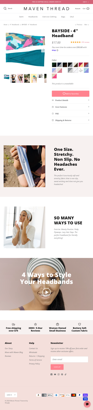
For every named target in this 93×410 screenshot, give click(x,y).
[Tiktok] (65, 374)
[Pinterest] (62, 374)
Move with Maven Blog (14, 352)
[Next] (43, 49)
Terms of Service (35, 360)
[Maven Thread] (46, 8)
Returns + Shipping (37, 356)
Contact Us (33, 348)
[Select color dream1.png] (54, 77)
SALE (72, 17)
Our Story (9, 348)
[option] (25, 49)
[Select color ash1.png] (70, 72)
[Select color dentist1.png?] (86, 72)
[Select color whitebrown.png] (75, 66)
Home (5, 25)
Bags (63, 17)
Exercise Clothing (49, 17)
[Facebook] (51, 374)
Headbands (33, 17)
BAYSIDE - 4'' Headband (29, 25)
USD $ (85, 2)
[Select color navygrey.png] (59, 66)
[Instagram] (58, 374)
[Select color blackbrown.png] (65, 66)
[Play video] (46, 292)
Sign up (57, 367)
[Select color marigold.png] (81, 66)
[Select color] (65, 72)
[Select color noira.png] (86, 66)
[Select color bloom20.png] (54, 72)
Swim (21, 17)
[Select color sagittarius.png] (81, 72)
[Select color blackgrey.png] (70, 66)
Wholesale (33, 352)
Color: (54, 60)
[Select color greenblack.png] (54, 66)
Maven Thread (14, 401)
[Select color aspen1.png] (59, 72)
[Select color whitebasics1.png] (75, 72)
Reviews (8, 356)
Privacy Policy (34, 363)
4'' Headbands (14, 25)
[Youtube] (55, 374)
